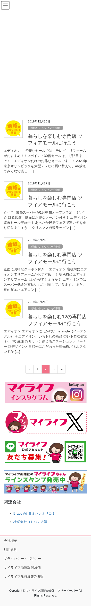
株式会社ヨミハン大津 (30, 522)
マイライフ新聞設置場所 (22, 568)
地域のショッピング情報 (45, 127)
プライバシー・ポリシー (22, 559)
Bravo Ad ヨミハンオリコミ (34, 513)
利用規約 (10, 550)
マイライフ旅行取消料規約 (24, 577)
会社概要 (10, 541)
